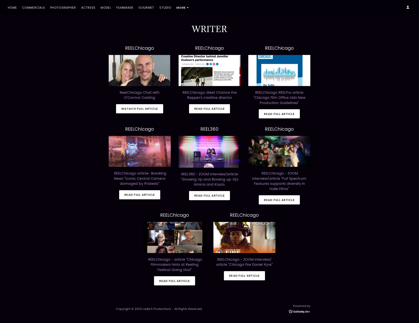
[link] (299, 311)
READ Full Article (139, 195)
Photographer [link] (63, 8)
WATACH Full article (139, 109)
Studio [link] (165, 8)
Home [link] (12, 8)
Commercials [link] (33, 8)
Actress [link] (88, 8)
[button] (182, 8)
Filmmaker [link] (124, 8)
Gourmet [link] (146, 8)
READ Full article (209, 109)
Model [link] (106, 8)
